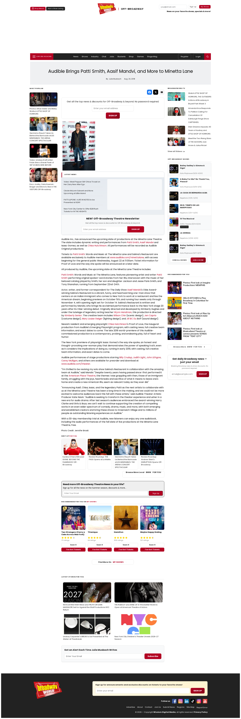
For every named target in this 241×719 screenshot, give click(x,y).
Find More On (111, 562)
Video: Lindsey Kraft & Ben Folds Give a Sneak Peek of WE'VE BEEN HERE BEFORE (42, 155)
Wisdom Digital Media (164, 712)
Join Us (157, 707)
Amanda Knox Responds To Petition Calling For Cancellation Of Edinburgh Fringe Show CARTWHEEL (199, 115)
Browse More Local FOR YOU (143, 472)
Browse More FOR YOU (187, 346)
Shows (85, 56)
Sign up (203, 374)
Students (121, 56)
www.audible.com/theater (75, 363)
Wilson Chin (119, 315)
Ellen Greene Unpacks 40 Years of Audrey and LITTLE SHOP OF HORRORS (199, 130)
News (76, 56)
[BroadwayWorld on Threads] (198, 701)
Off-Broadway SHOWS (178, 159)
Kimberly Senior (73, 315)
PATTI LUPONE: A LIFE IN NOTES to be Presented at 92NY (79, 201)
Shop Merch (39, 8)
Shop (131, 56)
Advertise (130, 707)
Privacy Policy (201, 712)
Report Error (202, 707)
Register (184, 56)
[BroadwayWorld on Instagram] (180, 701)
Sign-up (193, 7)
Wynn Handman (123, 312)
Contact (148, 707)
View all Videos (175, 151)
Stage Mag (152, 56)
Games (140, 56)
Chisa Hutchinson (97, 245)
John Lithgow (153, 357)
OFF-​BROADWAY (132, 9)
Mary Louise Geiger (92, 318)
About (140, 707)
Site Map (190, 707)
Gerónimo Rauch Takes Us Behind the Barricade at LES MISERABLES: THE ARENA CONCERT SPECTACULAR (42, 130)
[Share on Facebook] (149, 92)
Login (198, 56)
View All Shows (179, 260)
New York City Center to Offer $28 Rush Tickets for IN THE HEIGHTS (81, 210)
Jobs (112, 56)
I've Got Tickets (73, 549)
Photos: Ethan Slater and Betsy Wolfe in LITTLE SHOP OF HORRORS (43, 104)
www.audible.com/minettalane (127, 257)
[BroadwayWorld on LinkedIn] (186, 701)
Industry (94, 56)
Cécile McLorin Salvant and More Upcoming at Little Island (79, 192)
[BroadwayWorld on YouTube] (205, 701)
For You (73, 436)
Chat (104, 56)
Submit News (169, 707)
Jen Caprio (150, 315)
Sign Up (113, 115)
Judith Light (139, 357)
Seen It (73, 545)
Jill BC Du (131, 318)
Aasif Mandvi (147, 242)
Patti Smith (133, 242)
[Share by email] (161, 92)
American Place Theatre (82, 375)
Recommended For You (179, 274)
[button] (207, 56)
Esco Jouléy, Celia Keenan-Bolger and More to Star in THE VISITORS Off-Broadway (43, 180)
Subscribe (153, 656)
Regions (180, 707)
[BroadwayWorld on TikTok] (192, 701)
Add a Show (198, 260)
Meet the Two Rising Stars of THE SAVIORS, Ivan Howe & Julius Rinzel (199, 142)
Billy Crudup (125, 357)
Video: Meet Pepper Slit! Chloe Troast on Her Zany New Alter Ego (82, 183)
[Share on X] (155, 92)
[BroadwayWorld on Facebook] (174, 701)
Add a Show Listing (55, 8)
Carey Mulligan (69, 360)
